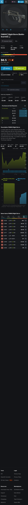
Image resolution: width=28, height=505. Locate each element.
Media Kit (3, 502)
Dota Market (17, 492)
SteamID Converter (5, 477)
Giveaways (3, 496)
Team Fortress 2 (18, 499)
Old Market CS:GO (18, 489)
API (2, 473)
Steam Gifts (17, 502)
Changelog (3, 499)
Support (3, 492)
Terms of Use (17, 473)
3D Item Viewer (5, 480)
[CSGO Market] (2, 2)
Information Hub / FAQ (6, 489)
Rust (15, 496)
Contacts (16, 480)
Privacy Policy (17, 477)
